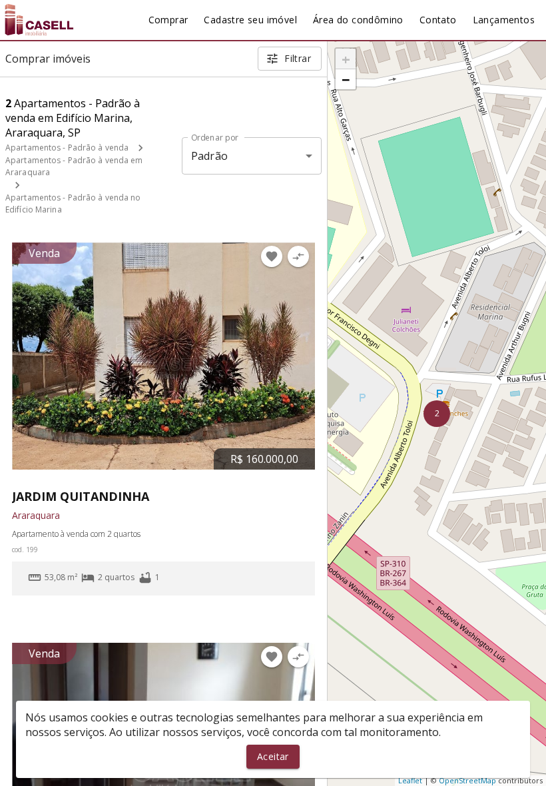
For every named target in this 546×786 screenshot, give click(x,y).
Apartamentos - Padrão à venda (67, 147)
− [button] (346, 79)
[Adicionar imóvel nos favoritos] (271, 256)
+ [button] (346, 59)
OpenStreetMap (467, 780)
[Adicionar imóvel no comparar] (298, 256)
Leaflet (410, 780)
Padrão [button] (209, 156)
